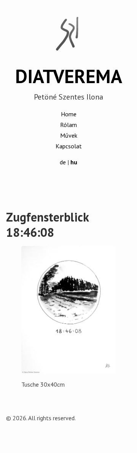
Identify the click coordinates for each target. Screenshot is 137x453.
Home (68, 114)
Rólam (68, 125)
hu (73, 162)
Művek (68, 135)
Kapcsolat (69, 146)
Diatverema (68, 76)
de (63, 162)
